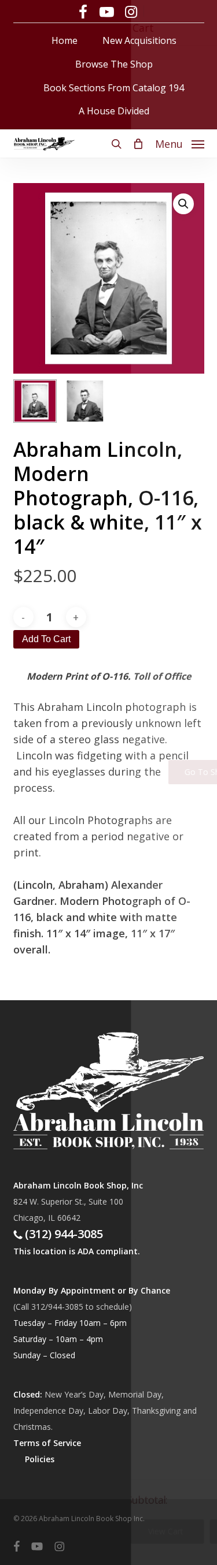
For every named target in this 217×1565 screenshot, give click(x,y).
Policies (39, 1459)
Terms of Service (47, 1442)
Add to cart (46, 639)
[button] (179, 143)
